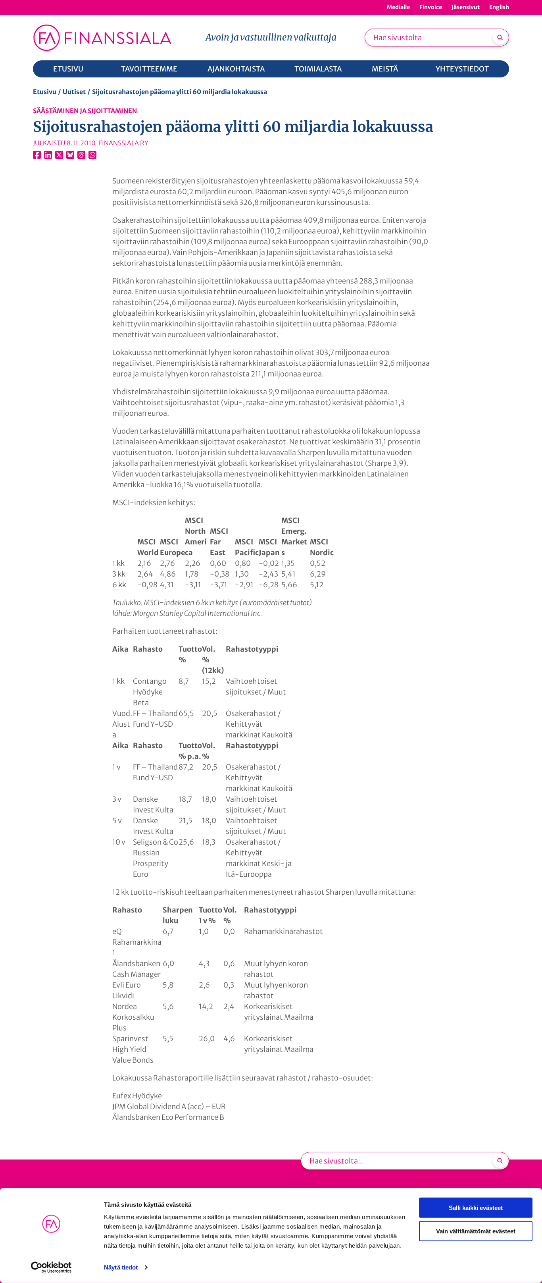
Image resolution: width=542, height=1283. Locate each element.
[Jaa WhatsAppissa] (92, 155)
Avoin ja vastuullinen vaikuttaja (271, 37)
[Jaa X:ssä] (59, 155)
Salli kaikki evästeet (476, 1207)
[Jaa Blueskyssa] (70, 155)
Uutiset (74, 92)
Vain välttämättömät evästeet (475, 1230)
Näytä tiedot (121, 1267)
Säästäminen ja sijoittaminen (85, 111)
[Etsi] (500, 37)
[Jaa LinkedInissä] (48, 155)
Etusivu (44, 92)
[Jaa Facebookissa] (37, 155)
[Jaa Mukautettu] (81, 155)
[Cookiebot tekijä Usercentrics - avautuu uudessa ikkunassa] (51, 1267)
